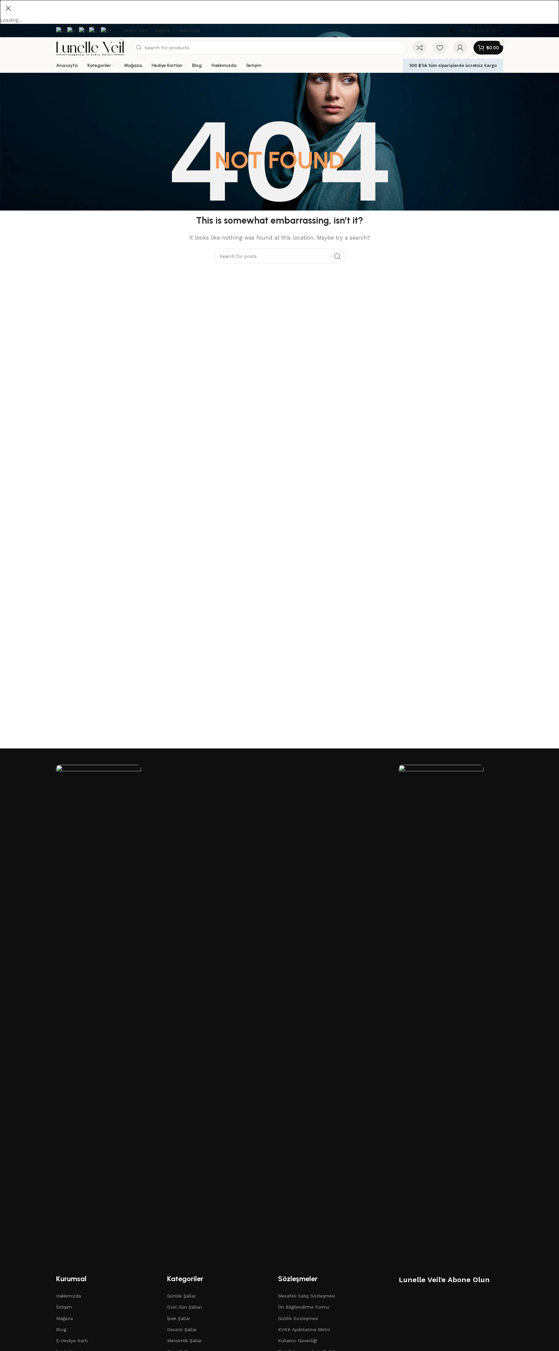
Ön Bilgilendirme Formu (303, 1307)
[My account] (460, 47)
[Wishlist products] (440, 47)
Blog (61, 1329)
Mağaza (64, 1318)
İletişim (64, 1307)
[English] (73, 30)
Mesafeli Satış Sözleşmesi (306, 1295)
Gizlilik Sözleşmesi (298, 1318)
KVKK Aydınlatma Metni (304, 1329)
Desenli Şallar (182, 1329)
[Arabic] (61, 30)
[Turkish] (106, 30)
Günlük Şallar (181, 1295)
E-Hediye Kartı (72, 1340)
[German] (95, 30)
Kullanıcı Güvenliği (297, 1340)
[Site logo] (90, 47)
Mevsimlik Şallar (184, 1340)
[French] (84, 30)
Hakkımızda (68, 1295)
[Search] (337, 256)
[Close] (8, 8)
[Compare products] (420, 47)
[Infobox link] (473, 31)
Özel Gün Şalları (184, 1307)
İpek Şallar (178, 1318)
